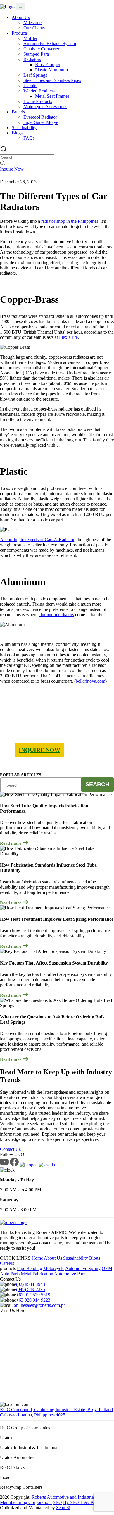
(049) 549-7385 (30, 1289)
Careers (7, 1263)
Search (97, 784)
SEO (57, 1502)
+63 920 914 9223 (33, 1299)
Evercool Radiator (40, 117)
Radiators (32, 59)
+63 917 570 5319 (33, 1294)
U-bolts (30, 85)
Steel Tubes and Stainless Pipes (52, 80)
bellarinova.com (90, 680)
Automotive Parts (70, 1273)
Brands (18, 111)
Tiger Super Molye (40, 122)
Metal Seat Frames (52, 96)
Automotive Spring (83, 1268)
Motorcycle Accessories (45, 106)
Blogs (17, 132)
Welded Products (39, 90)
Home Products (37, 101)
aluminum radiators (56, 614)
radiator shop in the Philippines (69, 221)
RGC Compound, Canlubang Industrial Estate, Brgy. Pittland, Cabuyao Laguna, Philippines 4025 (57, 1412)
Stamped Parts (36, 54)
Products (20, 33)
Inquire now (39, 750)
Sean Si (63, 1507)
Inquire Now (12, 168)
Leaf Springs (35, 75)
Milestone (32, 22)
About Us (21, 17)
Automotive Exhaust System (49, 43)
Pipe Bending (29, 1268)
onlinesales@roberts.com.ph (39, 1305)
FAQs (28, 138)
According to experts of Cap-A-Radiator (37, 539)
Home (37, 1258)
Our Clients (34, 27)
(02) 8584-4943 (30, 1284)
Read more (11, 843)
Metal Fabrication (37, 1273)
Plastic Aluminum (51, 69)
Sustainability (24, 127)
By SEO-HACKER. (82, 1502)
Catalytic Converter (41, 48)
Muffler (30, 38)
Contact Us (10, 1149)
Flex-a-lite (68, 337)
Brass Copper (47, 64)
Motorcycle (53, 1268)
